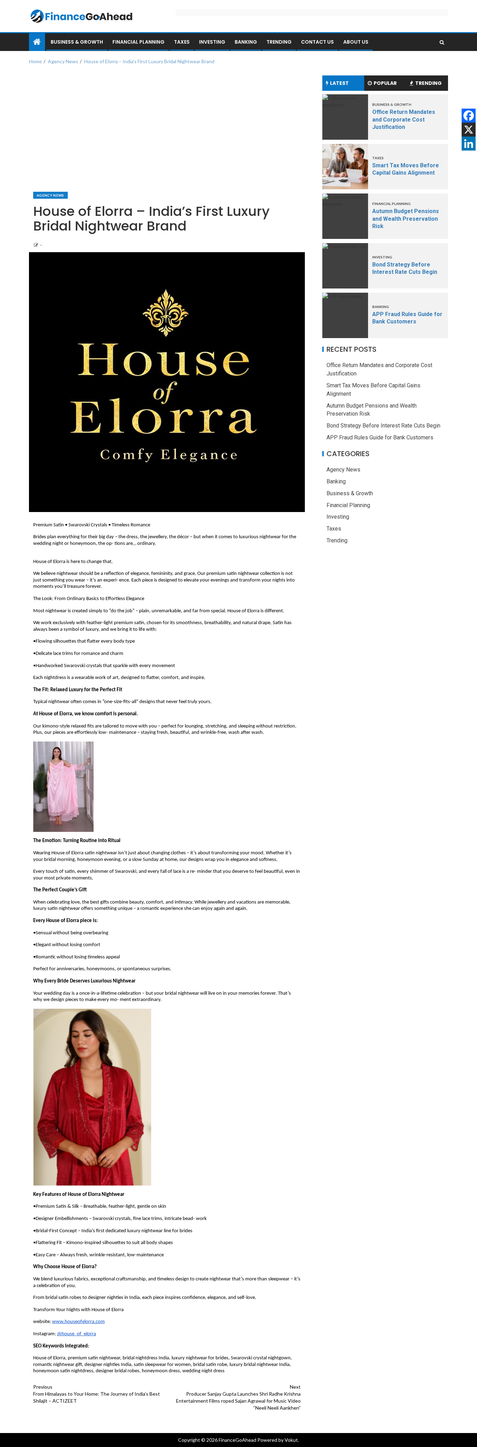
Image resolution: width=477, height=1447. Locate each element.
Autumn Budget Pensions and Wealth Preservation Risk (405, 218)
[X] (469, 130)
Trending (279, 41)
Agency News (50, 195)
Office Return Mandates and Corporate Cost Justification (403, 119)
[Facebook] (469, 116)
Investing (212, 41)
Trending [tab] (428, 83)
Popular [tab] (385, 83)
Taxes (182, 41)
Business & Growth (77, 41)
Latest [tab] (339, 83)
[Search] (442, 42)
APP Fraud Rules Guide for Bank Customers (379, 437)
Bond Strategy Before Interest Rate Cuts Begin (383, 425)
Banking (246, 41)
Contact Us (317, 41)
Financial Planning (138, 41)
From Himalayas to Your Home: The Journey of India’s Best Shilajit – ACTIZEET (96, 1394)
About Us (355, 41)
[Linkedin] (469, 144)
